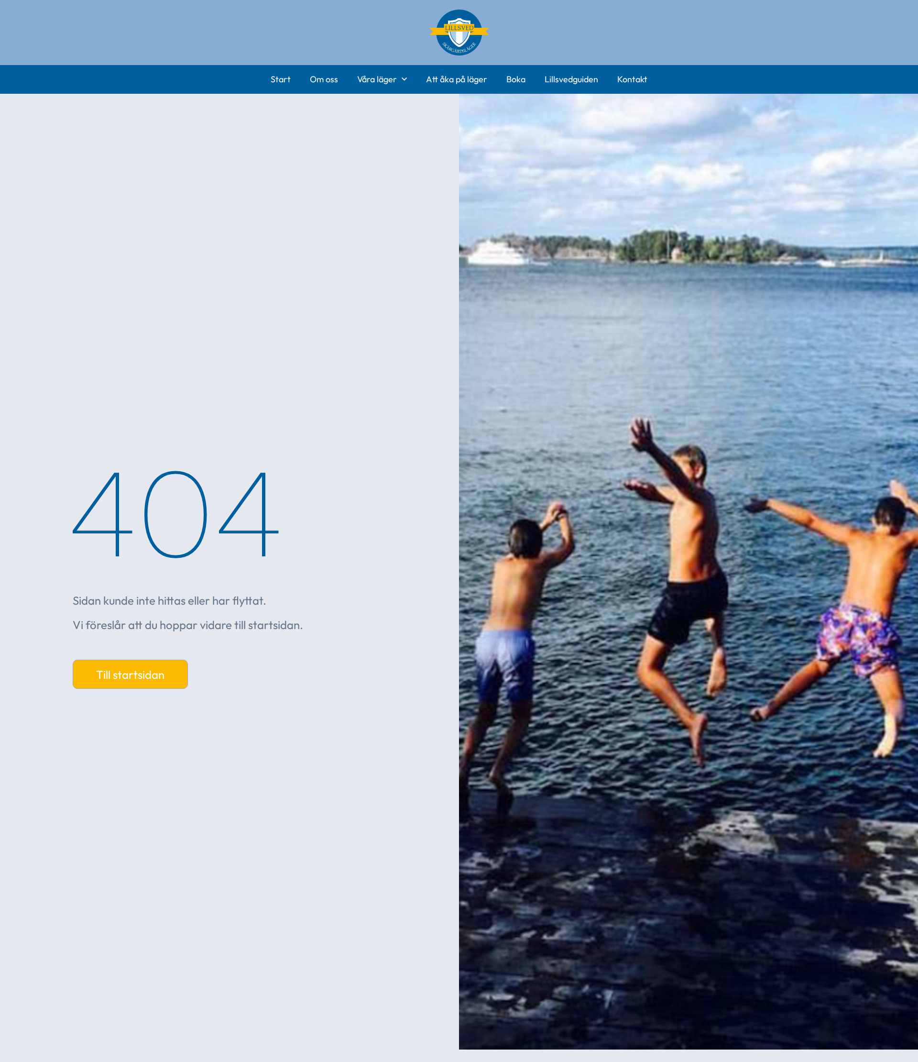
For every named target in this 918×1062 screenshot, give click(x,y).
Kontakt (632, 79)
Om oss (324, 79)
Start (281, 79)
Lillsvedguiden (571, 79)
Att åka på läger (456, 79)
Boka (515, 79)
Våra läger (377, 79)
